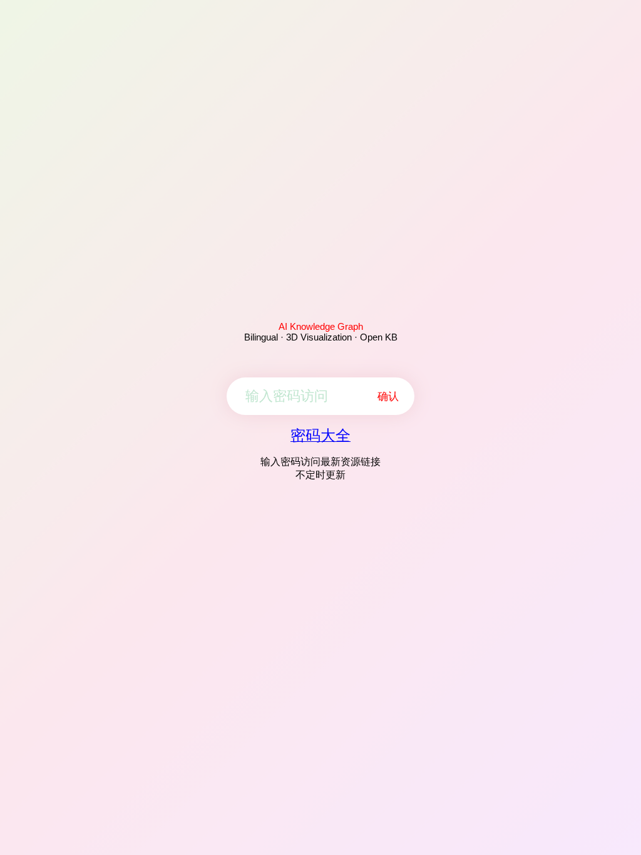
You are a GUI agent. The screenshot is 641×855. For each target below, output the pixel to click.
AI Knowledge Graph (321, 326)
